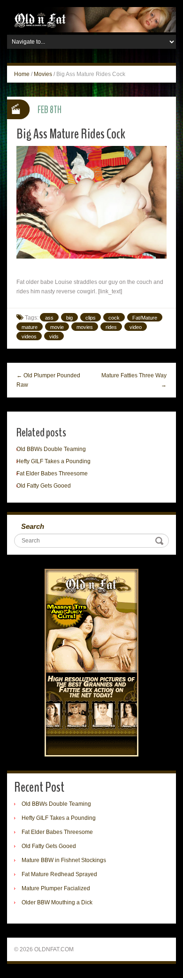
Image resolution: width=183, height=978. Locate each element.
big (69, 318)
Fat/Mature (144, 318)
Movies (43, 74)
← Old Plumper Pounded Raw (48, 380)
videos (29, 336)
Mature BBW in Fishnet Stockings (64, 860)
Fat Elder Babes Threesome (52, 473)
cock (114, 318)
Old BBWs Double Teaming (51, 449)
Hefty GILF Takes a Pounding (53, 461)
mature (30, 327)
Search (32, 526)
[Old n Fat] (91, 19)
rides (111, 327)
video (136, 327)
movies (84, 327)
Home (22, 74)
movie (57, 327)
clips (90, 318)
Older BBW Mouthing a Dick (57, 902)
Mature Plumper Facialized (56, 888)
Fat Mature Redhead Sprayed (59, 874)
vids (54, 336)
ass (49, 318)
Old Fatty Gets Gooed (43, 485)
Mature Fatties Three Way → (134, 380)
